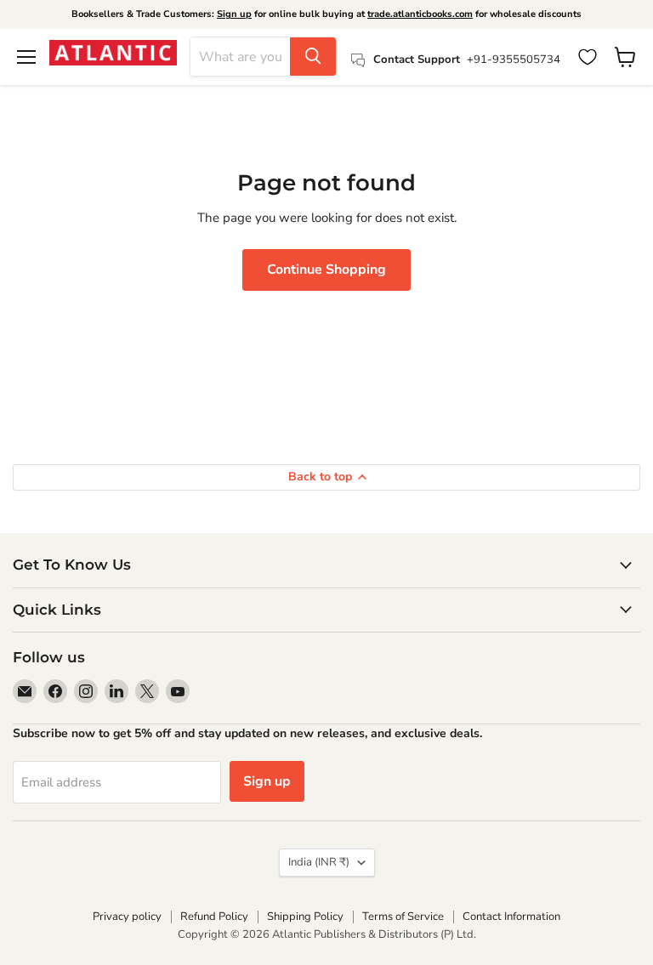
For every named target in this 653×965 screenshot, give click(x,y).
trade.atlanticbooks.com (420, 14)
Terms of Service (403, 916)
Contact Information (511, 916)
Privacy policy (127, 916)
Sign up (234, 14)
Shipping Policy (305, 916)
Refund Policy (214, 916)
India (318, 862)
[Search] (313, 56)
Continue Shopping (326, 269)
